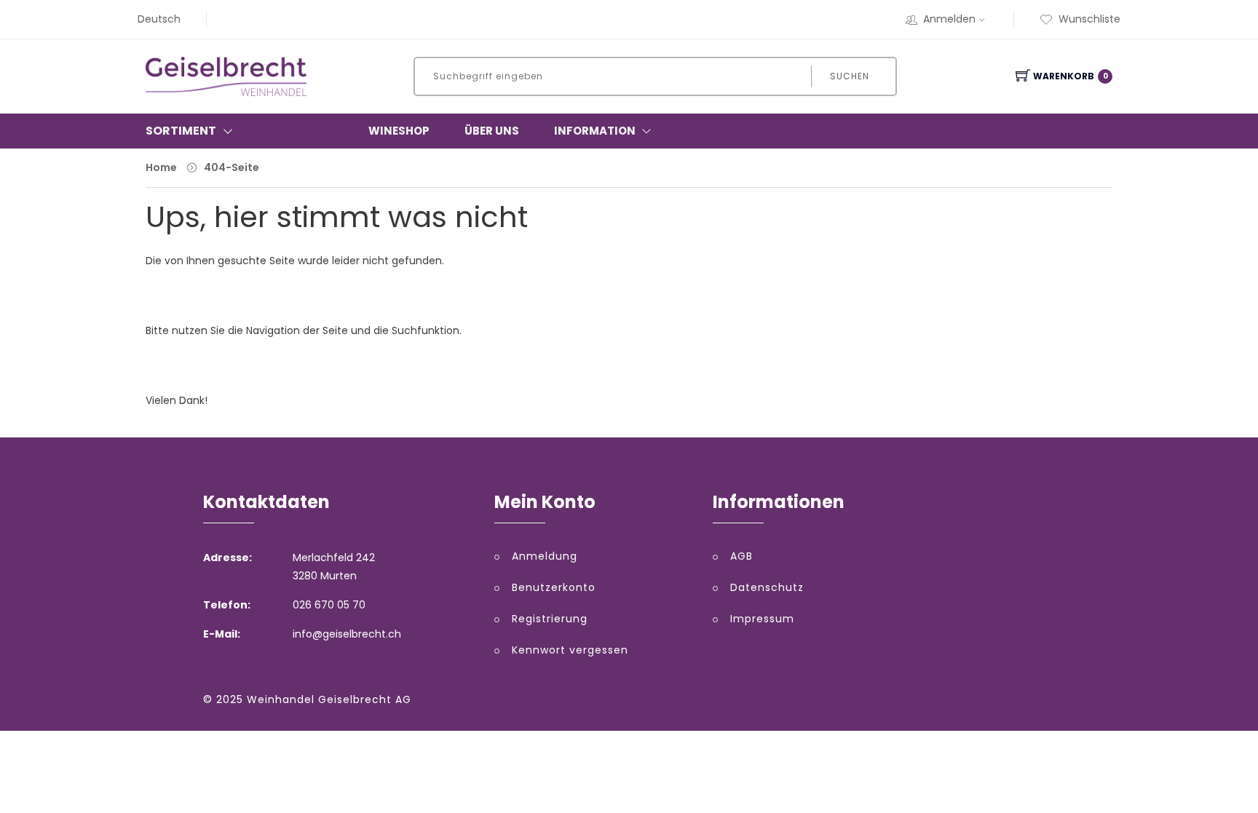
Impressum (762, 618)
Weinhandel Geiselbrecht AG (329, 699)
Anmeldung (544, 556)
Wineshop (399, 130)
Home (161, 167)
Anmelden (949, 19)
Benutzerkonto (554, 587)
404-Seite (231, 167)
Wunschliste (1089, 19)
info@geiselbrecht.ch (347, 634)
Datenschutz (767, 587)
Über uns (491, 130)
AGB (741, 556)
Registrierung (550, 618)
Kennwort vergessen (570, 650)
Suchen (849, 76)
